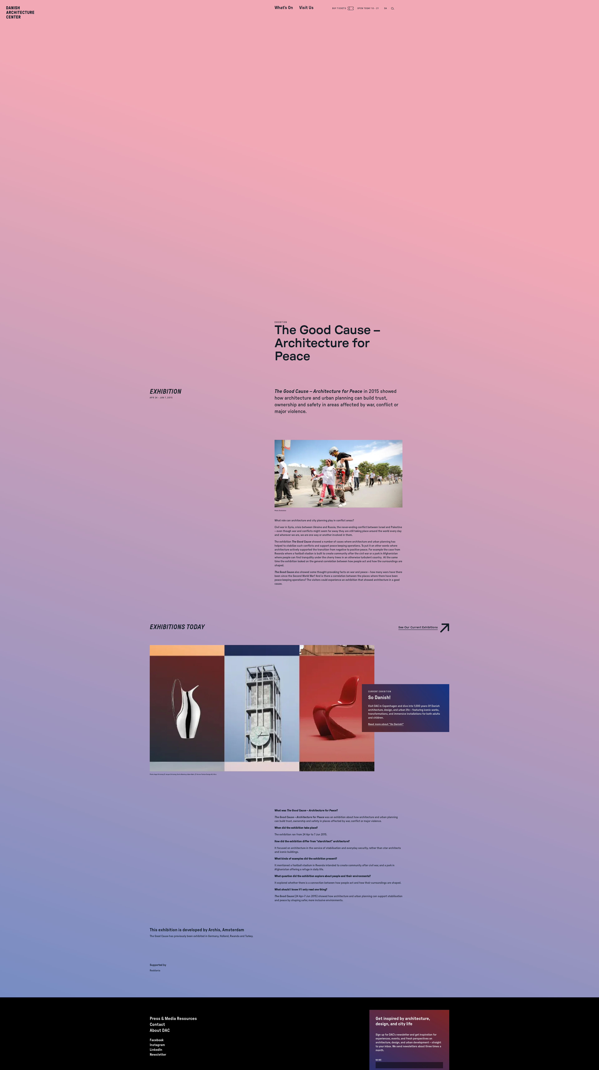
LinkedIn (156, 1049)
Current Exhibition (379, 692)
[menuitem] (284, 5)
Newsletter (158, 1054)
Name (379, 1060)
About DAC (160, 1030)
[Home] (20, 12)
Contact (157, 1024)
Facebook (157, 1040)
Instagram (157, 1045)
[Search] (392, 8)
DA (385, 8)
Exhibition (281, 322)
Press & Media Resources (173, 1018)
